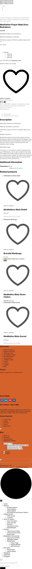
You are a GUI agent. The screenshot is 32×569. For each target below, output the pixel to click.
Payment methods (9, 351)
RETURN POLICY (9, 356)
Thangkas (7, 553)
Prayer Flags (15, 543)
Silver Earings (11, 522)
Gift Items (7, 548)
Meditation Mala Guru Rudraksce (14, 106)
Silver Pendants (12, 521)
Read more (24, 412)
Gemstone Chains (12, 526)
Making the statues (10, 440)
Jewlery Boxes (11, 551)
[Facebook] (1, 102)
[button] (2, 400)
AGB (5, 366)
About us (6, 435)
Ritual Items (11, 541)
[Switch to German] (7, 452)
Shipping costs (16, 60)
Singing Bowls (8, 439)
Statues (6, 506)
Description (7, 114)
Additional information (11, 116)
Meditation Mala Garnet (15, 336)
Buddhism (7, 437)
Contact (6, 363)
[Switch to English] (7, 453)
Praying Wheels (16, 544)
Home (2, 18)
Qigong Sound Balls (13, 538)
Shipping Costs (8, 353)
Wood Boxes (11, 549)
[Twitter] (3, 102)
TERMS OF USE (8, 359)
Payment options (9, 350)
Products (8, 18)
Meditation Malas (6, 19)
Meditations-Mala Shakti (15, 209)
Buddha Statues (12, 507)
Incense (6, 529)
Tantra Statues (11, 511)
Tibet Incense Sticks (13, 531)
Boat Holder (11, 534)
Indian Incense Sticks (13, 532)
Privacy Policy (8, 358)
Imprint (6, 361)
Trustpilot (20, 168)
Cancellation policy (9, 355)
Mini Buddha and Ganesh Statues (17, 512)
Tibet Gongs (11, 516)
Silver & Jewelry (9, 519)
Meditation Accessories (21, 18)
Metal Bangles (11, 527)
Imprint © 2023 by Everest (19, 467)
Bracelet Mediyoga (13, 253)
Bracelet (9, 524)
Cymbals (10, 517)
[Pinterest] (5, 102)
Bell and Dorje (15, 546)
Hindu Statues (11, 509)
